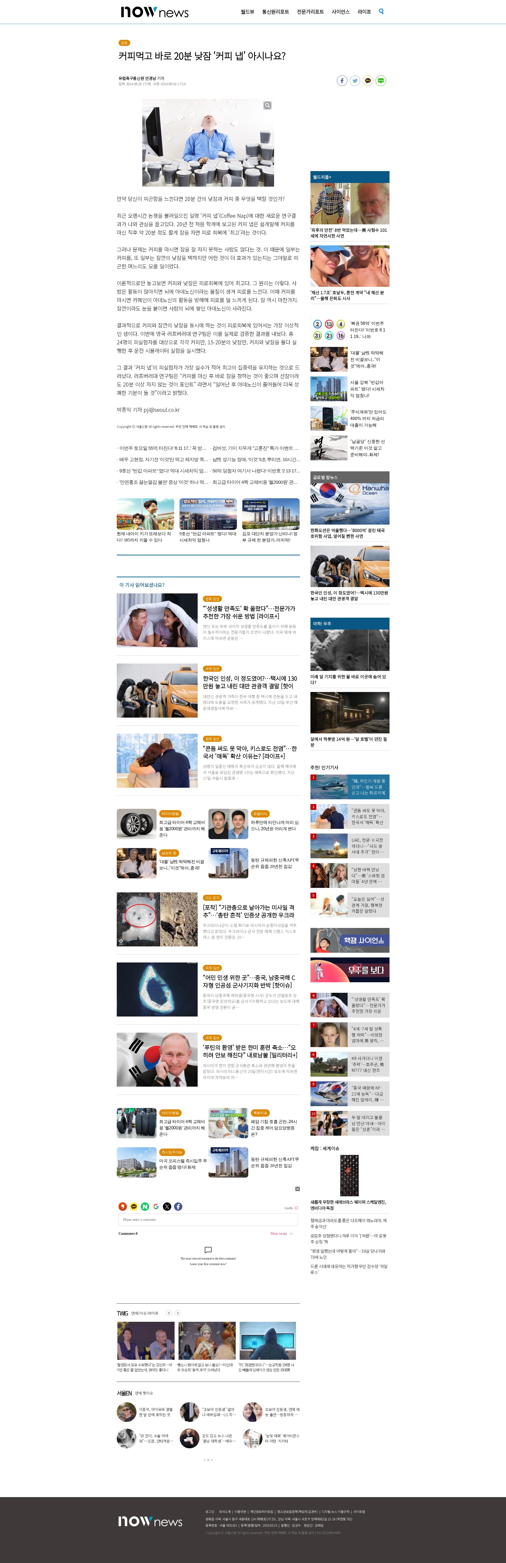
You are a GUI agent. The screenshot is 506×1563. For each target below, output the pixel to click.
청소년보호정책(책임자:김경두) (297, 1511)
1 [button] (204, 1460)
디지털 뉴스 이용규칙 (335, 1511)
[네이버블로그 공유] (381, 84)
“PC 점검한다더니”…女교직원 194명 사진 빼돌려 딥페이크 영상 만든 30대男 (150, 1367)
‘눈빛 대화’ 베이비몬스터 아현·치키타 (282, 1438)
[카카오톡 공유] (368, 84)
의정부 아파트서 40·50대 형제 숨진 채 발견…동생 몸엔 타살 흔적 (209, 1367)
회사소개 (225, 1511)
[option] (150, 1349)
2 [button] (208, 1460)
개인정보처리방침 (261, 1511)
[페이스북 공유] (342, 84)
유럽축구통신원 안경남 (137, 78)
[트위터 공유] (355, 84)
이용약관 (240, 1511)
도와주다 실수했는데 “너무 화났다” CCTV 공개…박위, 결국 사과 (269, 1367)
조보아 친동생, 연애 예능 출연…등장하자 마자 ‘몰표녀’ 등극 (282, 1414)
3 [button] (212, 1460)
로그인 (210, 1511)
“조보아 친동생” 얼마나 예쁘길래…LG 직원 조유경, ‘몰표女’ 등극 (219, 1414)
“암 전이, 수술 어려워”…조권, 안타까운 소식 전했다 (154, 1441)
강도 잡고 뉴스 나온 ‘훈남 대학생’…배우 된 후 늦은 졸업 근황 (217, 1441)
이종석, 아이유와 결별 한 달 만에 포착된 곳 (156, 1412)
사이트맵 (359, 1511)
